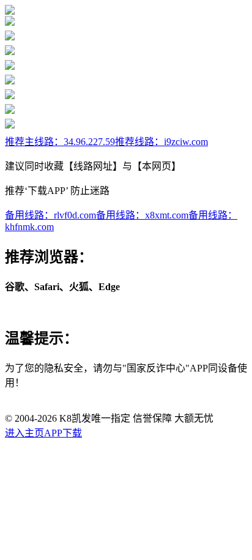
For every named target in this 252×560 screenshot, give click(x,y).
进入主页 (24, 433)
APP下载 (63, 433)
